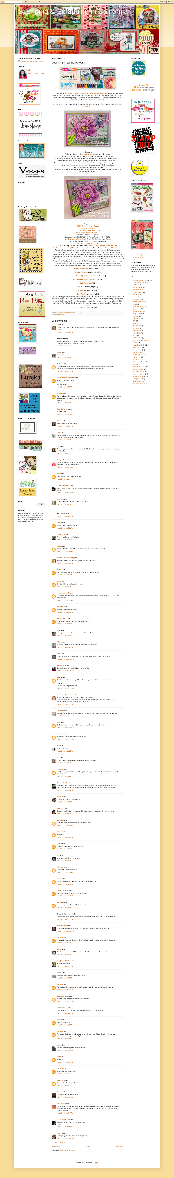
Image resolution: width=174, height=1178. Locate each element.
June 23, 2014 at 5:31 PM (65, 849)
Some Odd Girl (137, 347)
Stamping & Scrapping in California (73, 11)
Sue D (59, 581)
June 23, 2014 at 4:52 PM (65, 825)
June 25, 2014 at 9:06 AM (65, 978)
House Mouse (137, 311)
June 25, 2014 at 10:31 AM (65, 990)
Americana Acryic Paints (73, 239)
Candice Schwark (63, 890)
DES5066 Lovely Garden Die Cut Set (87, 230)
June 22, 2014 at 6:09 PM (65, 387)
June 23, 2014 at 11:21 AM (65, 704)
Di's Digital (136, 285)
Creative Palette (88, 243)
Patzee (59, 569)
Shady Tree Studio (139, 345)
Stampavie (136, 352)
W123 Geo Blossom (87, 228)
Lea (58, 446)
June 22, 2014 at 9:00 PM (65, 454)
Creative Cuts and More (140, 282)
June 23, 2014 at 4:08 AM (65, 504)
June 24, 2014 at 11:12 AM (65, 919)
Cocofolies (60, 710)
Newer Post (56, 1147)
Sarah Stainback (62, 409)
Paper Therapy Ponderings (66, 377)
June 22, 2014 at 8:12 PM (65, 426)
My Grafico (136, 328)
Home (88, 1147)
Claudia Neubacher (81, 268)
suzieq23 (60, 393)
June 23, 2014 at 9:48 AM (65, 647)
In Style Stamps (138, 314)
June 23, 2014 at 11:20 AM (65, 688)
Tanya (59, 546)
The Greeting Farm (139, 362)
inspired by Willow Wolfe (98, 93)
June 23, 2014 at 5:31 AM (65, 528)
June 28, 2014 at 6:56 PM (65, 1074)
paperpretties (137, 379)
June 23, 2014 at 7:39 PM (65, 872)
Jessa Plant (82, 290)
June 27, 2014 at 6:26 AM (65, 1050)
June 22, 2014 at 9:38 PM (65, 467)
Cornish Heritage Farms (140, 280)
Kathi (58, 654)
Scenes (135, 343)
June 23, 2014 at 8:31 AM (65, 612)
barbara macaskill (63, 593)
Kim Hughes (137, 318)
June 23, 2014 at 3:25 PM (65, 802)
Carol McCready (62, 996)
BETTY (59, 421)
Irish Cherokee (62, 926)
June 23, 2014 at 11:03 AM (65, 671)
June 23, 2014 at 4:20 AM (65, 516)
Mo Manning (137, 326)
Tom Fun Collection (139, 371)
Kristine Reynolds (81, 272)
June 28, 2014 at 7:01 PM (65, 1086)
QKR (134, 335)
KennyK (135, 316)
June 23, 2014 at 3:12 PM (65, 776)
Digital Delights (137, 287)
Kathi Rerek (81, 294)
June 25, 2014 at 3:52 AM (65, 966)
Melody (59, 1019)
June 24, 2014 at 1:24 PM (65, 943)
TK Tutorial (136, 359)
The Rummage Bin (139, 367)
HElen (59, 642)
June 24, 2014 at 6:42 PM (65, 954)
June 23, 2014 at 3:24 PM (65, 790)
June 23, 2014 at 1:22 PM (65, 751)
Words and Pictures (63, 1119)
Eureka (135, 297)
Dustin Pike (136, 294)
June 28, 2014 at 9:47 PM (65, 1113)
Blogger (95, 1163)
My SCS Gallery (138, 257)
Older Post (119, 1147)
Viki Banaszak (61, 618)
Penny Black (137, 333)
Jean (58, 630)
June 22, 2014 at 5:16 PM (65, 332)
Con (58, 432)
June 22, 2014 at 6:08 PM (65, 371)
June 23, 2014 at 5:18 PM (65, 837)
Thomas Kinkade (138, 369)
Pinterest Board (111, 248)
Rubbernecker (137, 338)
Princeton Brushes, (80, 93)
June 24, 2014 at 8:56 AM (65, 907)
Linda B (59, 843)
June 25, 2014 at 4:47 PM (65, 1013)
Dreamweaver (137, 292)
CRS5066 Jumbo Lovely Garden (88, 226)
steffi (58, 1045)
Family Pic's (136, 299)
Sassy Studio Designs (140, 340)
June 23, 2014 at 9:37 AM (65, 635)
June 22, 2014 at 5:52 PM (65, 357)
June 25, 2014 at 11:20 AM (65, 1001)
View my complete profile (36, 73)
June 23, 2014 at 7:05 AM (65, 586)
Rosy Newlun (61, 1104)
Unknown (60, 734)
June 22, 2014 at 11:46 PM (65, 479)
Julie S (59, 973)
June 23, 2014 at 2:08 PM (65, 763)
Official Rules (86, 307)
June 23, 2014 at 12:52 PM (65, 739)
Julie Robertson (86, 283)
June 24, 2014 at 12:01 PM (65, 931)
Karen (59, 474)
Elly (58, 757)
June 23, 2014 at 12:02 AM (65, 493)
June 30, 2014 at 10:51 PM (65, 1138)
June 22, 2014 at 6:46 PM (65, 403)
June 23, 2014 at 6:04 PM (65, 860)
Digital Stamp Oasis (139, 290)
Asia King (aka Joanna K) (65, 558)
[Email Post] (79, 312)
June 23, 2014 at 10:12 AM (65, 659)
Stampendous (93, 246)
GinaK (135, 304)
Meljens (135, 323)
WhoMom (60, 769)
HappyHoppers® (138, 306)
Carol (58, 677)
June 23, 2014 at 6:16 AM (65, 563)
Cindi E (59, 1092)
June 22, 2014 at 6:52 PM (65, 414)
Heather (59, 499)
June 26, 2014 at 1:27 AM (65, 1025)
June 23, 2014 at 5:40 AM (65, 540)
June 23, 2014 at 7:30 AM (65, 600)
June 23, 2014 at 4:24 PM (65, 814)
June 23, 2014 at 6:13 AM (65, 551)
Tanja (58, 1133)
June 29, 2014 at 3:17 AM (65, 1127)
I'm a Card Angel (138, 255)
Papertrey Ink (137, 331)
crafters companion (139, 374)
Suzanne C (60, 808)
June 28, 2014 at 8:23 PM (65, 1097)
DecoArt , (70, 93)
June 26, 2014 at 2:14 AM (65, 1039)
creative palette (87, 154)
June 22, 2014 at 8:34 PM (65, 440)
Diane (59, 949)
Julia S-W (60, 796)
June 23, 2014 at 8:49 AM (65, 624)
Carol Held (60, 1080)
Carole (59, 879)
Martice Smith (61, 665)
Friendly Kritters (138, 302)
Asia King (80, 287)
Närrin (59, 1057)
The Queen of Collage (64, 961)
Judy (58, 722)
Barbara (59, 364)
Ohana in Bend (62, 783)
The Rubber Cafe (138, 364)
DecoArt (102, 246)
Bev (58, 855)
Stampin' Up (136, 357)
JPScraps (60, 607)
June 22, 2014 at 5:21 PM (65, 346)
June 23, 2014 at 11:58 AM (65, 716)
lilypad (59, 352)
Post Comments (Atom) (67, 1150)
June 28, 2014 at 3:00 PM (65, 1062)
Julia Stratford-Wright (81, 279)
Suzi (58, 325)
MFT (134, 321)
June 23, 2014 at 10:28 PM (65, 896)
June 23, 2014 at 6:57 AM (65, 575)
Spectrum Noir (137, 350)
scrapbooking (137, 381)
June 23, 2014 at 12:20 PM (65, 728)
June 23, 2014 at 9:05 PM (65, 884)
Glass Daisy (61, 534)
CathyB (59, 522)
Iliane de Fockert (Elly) (77, 276)
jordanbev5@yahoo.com (65, 695)
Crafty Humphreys (63, 485)
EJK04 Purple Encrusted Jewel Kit (87, 233)
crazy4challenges (138, 376)
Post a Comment (59, 1142)
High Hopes (136, 309)
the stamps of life (138, 383)
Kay (58, 746)
